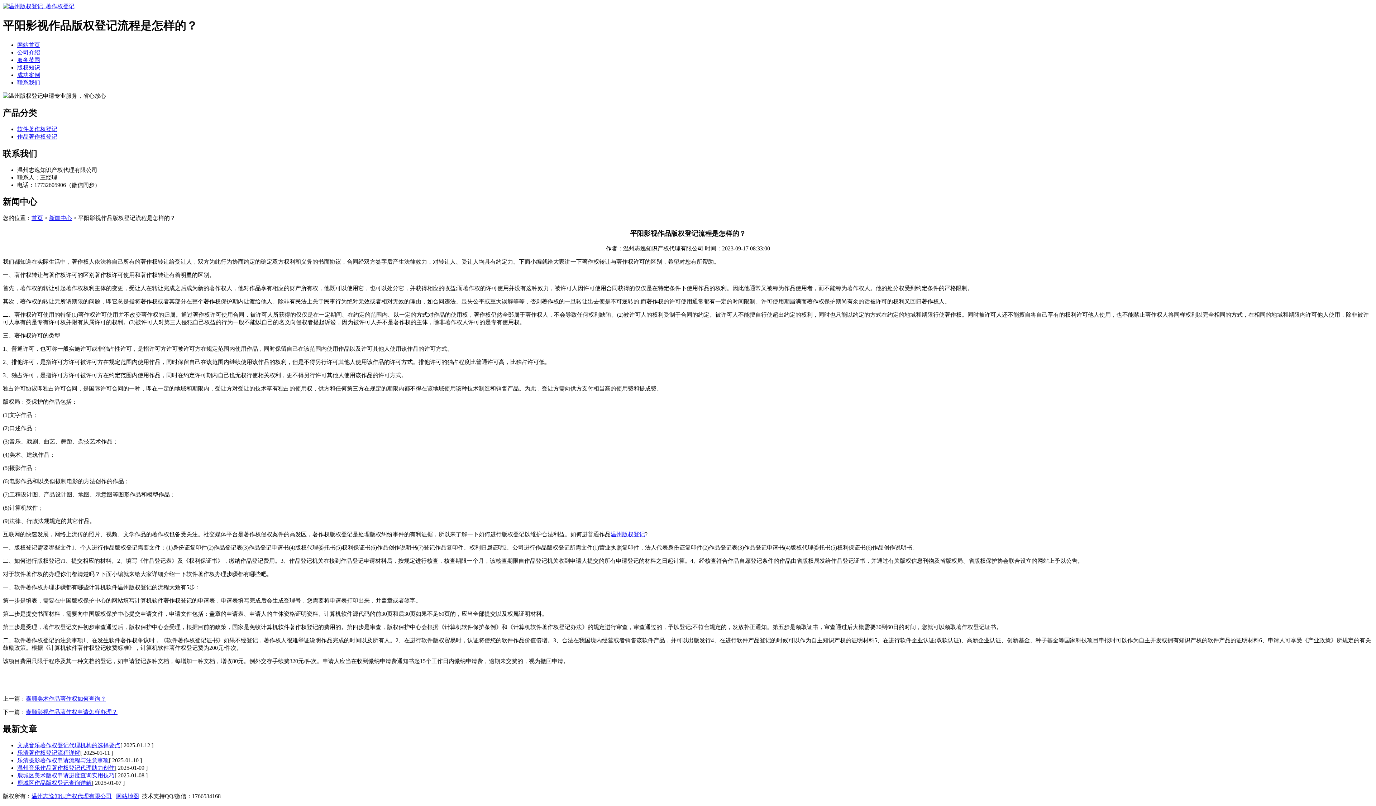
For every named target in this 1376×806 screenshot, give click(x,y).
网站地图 (127, 796)
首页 (37, 218)
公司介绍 (28, 52)
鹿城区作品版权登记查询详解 (54, 783)
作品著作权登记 (37, 137)
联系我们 (28, 83)
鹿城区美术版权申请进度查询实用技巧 (66, 775)
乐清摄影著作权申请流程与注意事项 (63, 760)
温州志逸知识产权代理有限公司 (72, 796)
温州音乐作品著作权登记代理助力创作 (66, 768)
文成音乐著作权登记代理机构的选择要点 (68, 745)
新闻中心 (60, 218)
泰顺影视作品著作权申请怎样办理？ (72, 712)
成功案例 (28, 75)
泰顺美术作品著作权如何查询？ (66, 699)
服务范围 (28, 60)
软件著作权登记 (37, 129)
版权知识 (28, 67)
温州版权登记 (628, 534)
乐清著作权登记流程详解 (48, 753)
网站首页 (28, 45)
